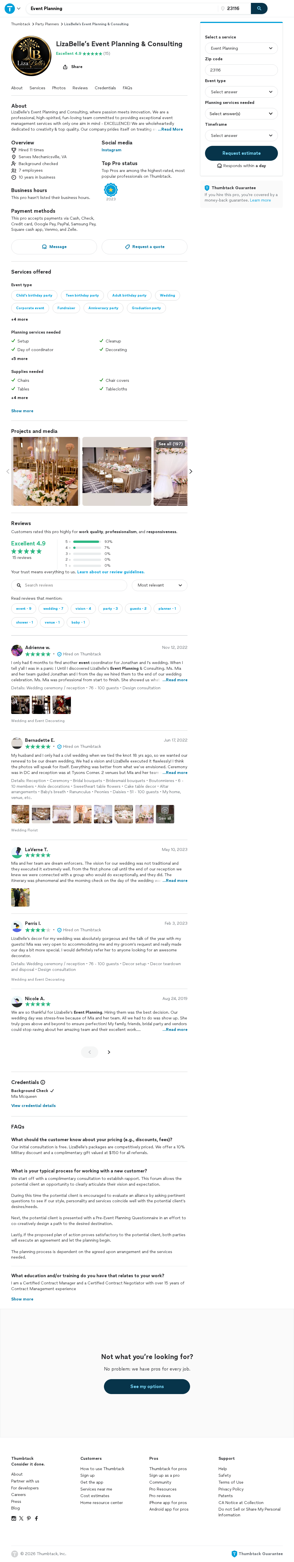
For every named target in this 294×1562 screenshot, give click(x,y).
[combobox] (122, 8)
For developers (25, 1488)
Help (222, 1468)
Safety (224, 1475)
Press (16, 1501)
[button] (31, 56)
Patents (225, 1495)
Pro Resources (163, 1489)
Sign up (87, 1475)
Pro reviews (160, 1495)
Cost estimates (94, 1495)
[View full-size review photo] (20, 705)
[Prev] (89, 1052)
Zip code (214, 59)
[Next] (109, 1052)
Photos (59, 88)
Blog (15, 1508)
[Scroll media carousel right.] (191, 471)
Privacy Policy (230, 1489)
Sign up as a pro (164, 1475)
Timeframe (216, 124)
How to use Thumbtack (102, 1468)
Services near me (96, 1489)
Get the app (91, 1482)
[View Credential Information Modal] (42, 1082)
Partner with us (25, 1481)
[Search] (259, 8)
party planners (47, 24)
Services (37, 88)
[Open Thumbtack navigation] (13, 8)
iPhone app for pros (168, 1502)
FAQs (127, 88)
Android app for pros (169, 1509)
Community (160, 1482)
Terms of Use (230, 1482)
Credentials (105, 88)
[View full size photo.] (45, 471)
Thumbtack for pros (168, 1468)
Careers (18, 1494)
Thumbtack (20, 24)
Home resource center (101, 1502)
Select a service (220, 37)
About (17, 88)
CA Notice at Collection (241, 1502)
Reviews (80, 88)
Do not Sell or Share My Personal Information (249, 1512)
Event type (215, 80)
